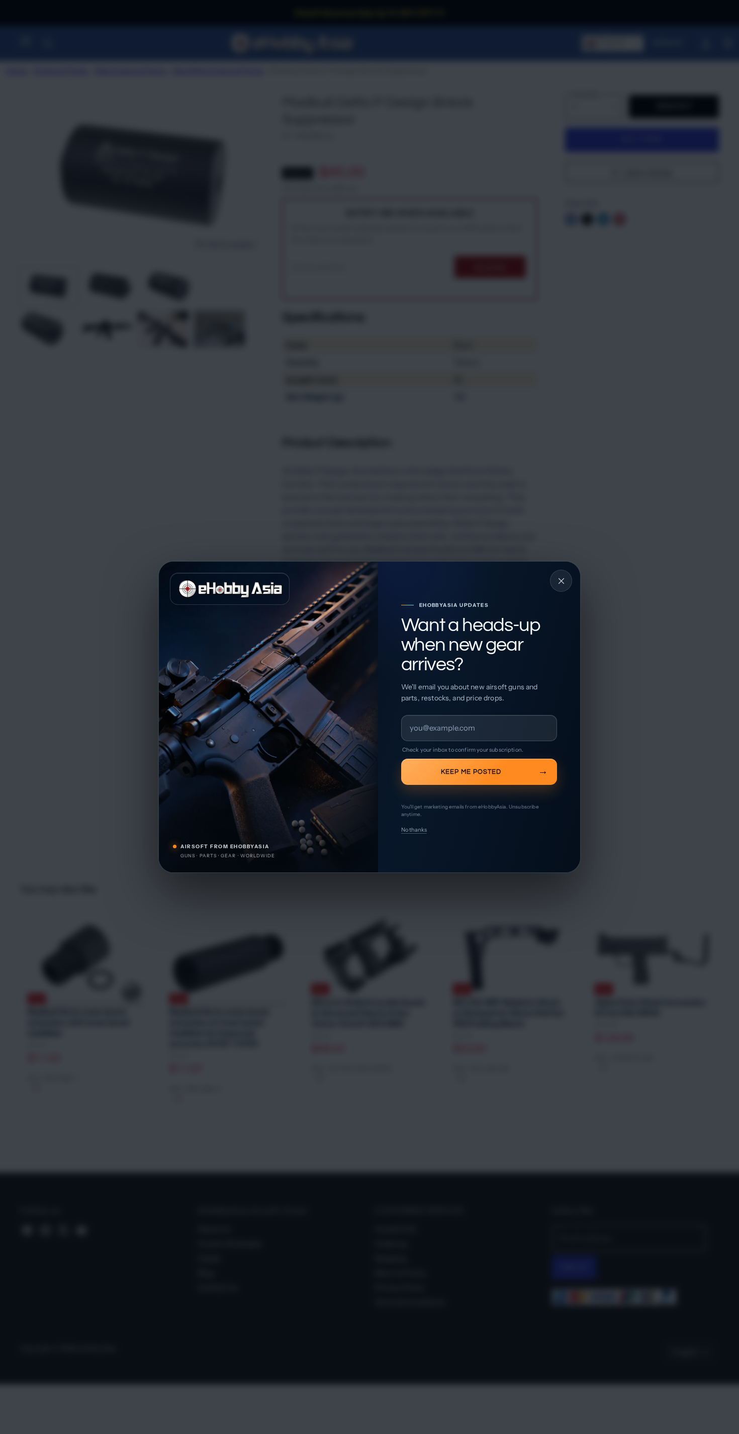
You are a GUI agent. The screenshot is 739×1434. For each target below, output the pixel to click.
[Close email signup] (561, 581)
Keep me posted (471, 771)
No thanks (414, 829)
